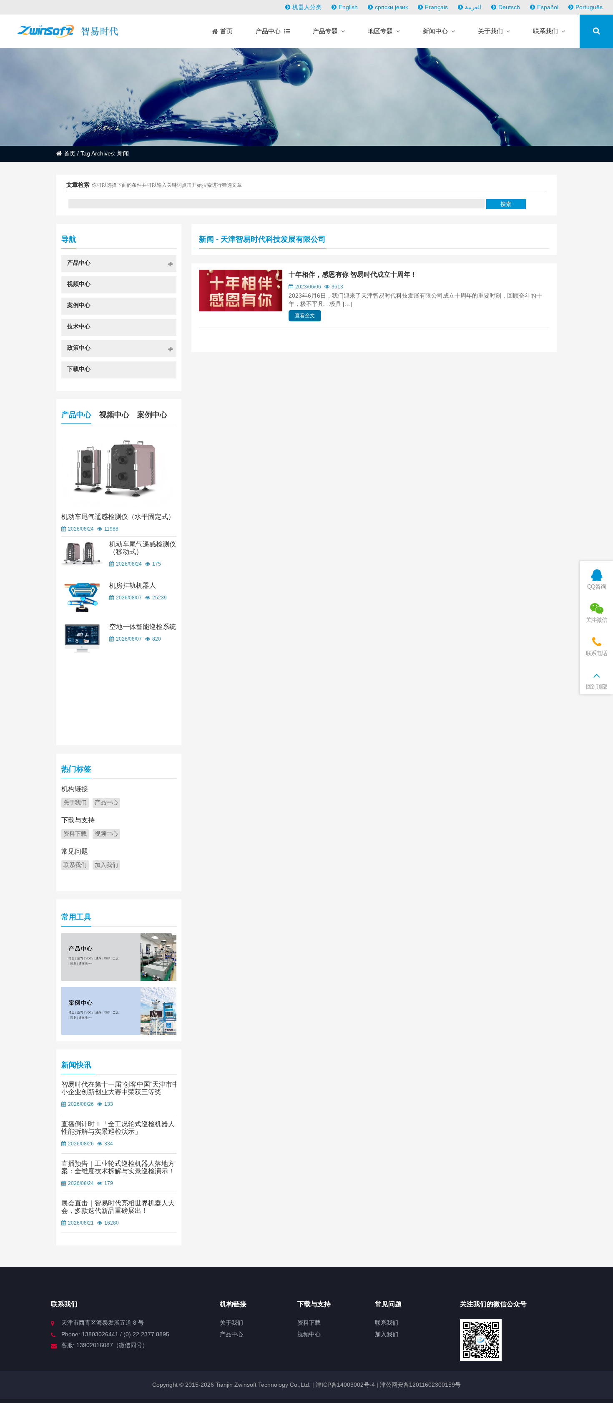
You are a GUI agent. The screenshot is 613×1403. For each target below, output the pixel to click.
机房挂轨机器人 (132, 585)
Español (547, 7)
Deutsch (509, 7)
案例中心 (152, 415)
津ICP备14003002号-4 (344, 1384)
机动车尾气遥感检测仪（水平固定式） (118, 516)
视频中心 (114, 415)
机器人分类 (307, 7)
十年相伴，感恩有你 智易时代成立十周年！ (353, 274)
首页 (69, 153)
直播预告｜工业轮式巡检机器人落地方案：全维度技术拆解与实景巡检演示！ (118, 1167)
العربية (473, 7)
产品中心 (76, 415)
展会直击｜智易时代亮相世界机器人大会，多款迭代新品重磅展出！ (118, 1207)
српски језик (391, 7)
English (348, 7)
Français (436, 7)
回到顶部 (596, 686)
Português (589, 7)
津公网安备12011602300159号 (420, 1384)
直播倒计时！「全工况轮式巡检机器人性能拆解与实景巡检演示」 (118, 1127)
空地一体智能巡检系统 (142, 626)
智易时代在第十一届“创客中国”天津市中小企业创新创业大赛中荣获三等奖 (120, 1088)
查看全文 (305, 315)
